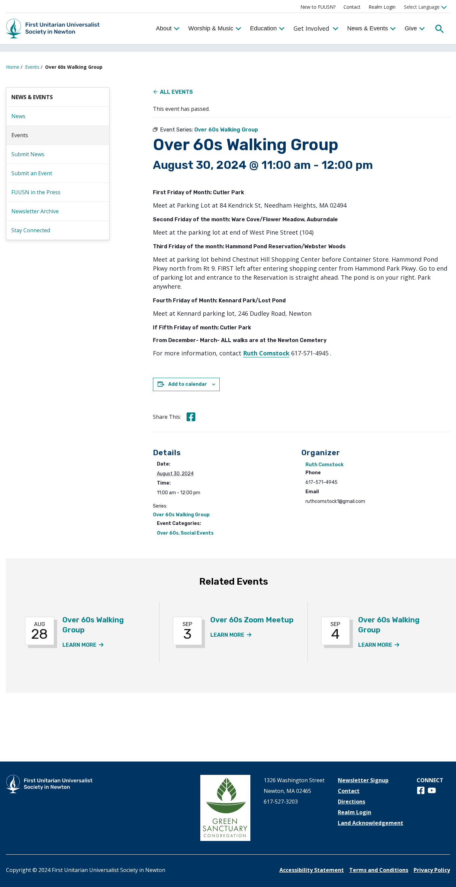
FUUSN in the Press (35, 192)
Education (263, 28)
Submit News (27, 154)
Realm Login (382, 7)
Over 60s (168, 533)
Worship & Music (210, 28)
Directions (351, 801)
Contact (352, 7)
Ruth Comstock (266, 353)
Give (411, 28)
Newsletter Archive (35, 211)
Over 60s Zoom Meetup (251, 619)
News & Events (367, 28)
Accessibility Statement (311, 870)
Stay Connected (30, 230)
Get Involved (311, 28)
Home (12, 67)
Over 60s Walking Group (181, 515)
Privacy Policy (432, 870)
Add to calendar (187, 384)
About (164, 28)
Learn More (83, 645)
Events (32, 67)
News (18, 116)
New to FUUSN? (317, 7)
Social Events (197, 533)
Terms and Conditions (378, 870)
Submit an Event (31, 173)
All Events (176, 92)
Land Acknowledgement (370, 823)
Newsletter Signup (363, 780)
